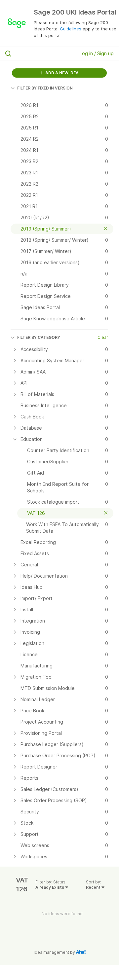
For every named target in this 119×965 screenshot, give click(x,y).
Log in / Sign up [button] (97, 53)
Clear (103, 337)
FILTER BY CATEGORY (38, 337)
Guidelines (70, 28)
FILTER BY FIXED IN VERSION (45, 88)
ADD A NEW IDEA (61, 72)
